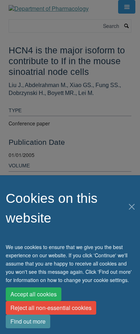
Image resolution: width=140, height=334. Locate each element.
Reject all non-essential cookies (51, 308)
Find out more (28, 321)
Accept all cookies (33, 294)
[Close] (131, 207)
